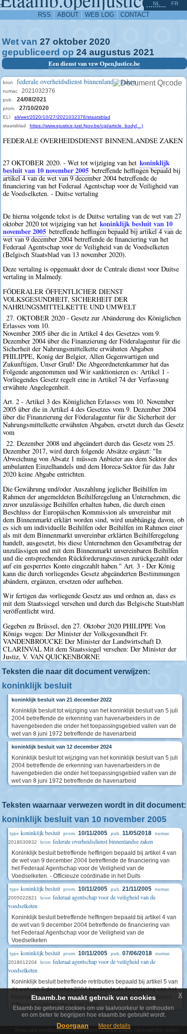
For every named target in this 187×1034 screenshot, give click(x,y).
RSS (44, 14)
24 (81, 52)
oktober (70, 42)
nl (156, 3)
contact (135, 14)
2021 (143, 52)
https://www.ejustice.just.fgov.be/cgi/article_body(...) (86, 125)
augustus (110, 52)
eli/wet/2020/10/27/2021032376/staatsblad (62, 117)
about (68, 14)
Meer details (114, 1025)
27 (45, 42)
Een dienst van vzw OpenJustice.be (94, 63)
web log (99, 14)
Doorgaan (73, 1025)
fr (174, 3)
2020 (99, 42)
